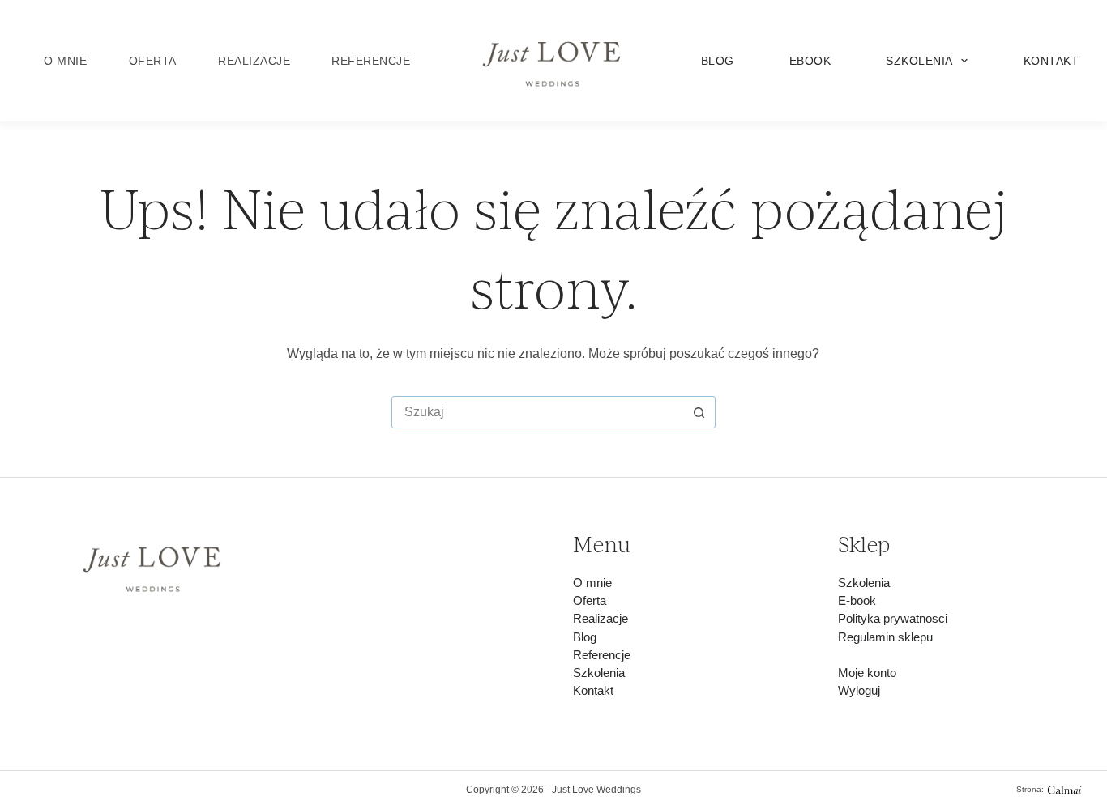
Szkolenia (919, 60)
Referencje (370, 60)
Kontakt (1051, 60)
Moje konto (867, 672)
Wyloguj (859, 690)
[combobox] (538, 412)
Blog (717, 60)
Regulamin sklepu (885, 637)
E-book (857, 600)
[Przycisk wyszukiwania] (699, 412)
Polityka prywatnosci (892, 618)
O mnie (65, 60)
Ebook (810, 60)
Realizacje (254, 60)
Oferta (153, 60)
